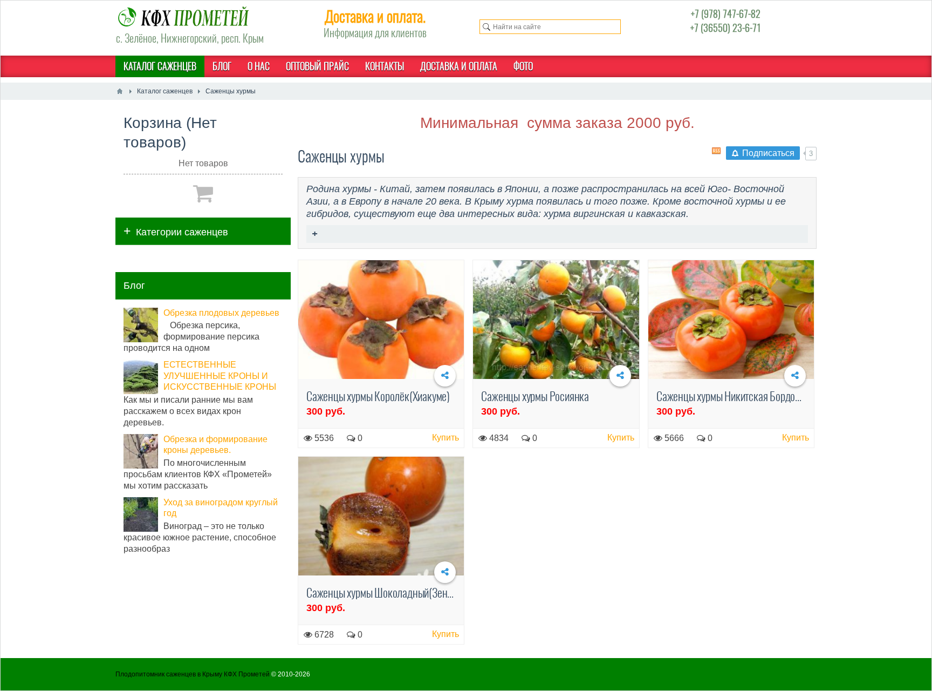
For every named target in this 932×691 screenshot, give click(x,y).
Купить (445, 437)
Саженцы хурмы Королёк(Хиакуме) (378, 396)
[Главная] (119, 91)
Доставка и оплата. (375, 16)
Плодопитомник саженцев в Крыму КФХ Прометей (192, 674)
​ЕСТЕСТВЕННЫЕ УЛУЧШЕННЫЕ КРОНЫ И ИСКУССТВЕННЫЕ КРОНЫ (219, 376)
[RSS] (716, 150)
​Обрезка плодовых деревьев (221, 312)
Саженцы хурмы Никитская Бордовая (733, 396)
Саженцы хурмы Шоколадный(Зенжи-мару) (395, 593)
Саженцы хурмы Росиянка (535, 396)
